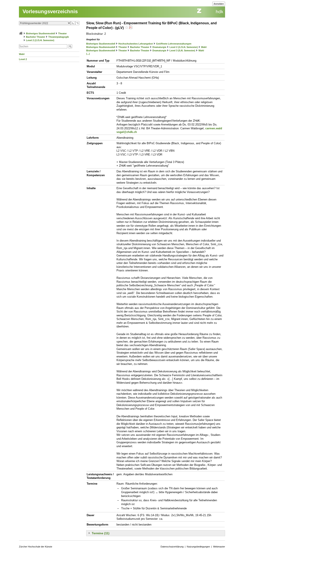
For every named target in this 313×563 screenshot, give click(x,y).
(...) (88, 53)
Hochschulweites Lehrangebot (135, 43)
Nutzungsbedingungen (198, 546)
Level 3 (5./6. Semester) (182, 50)
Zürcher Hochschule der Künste (35, 546)
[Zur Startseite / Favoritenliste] (21, 33)
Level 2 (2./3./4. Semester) (40, 40)
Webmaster (219, 546)
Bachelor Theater (35, 37)
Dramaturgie (159, 47)
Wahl (21, 54)
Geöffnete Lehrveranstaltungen (173, 43)
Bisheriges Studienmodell (40, 33)
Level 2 (23, 59)
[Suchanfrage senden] (70, 46)
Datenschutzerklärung (172, 546)
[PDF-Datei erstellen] (130, 28)
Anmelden (219, 4)
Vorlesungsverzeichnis (50, 11)
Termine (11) (100, 533)
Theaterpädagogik (58, 37)
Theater (62, 33)
